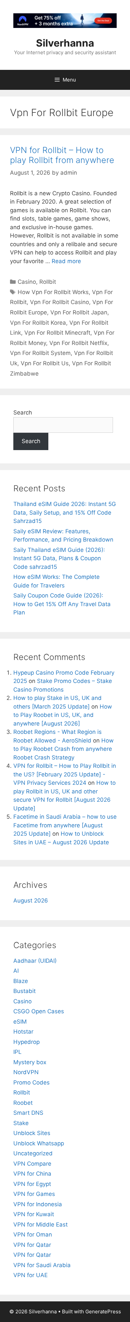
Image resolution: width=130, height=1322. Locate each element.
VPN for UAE (30, 1275)
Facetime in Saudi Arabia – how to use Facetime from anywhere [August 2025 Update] (65, 825)
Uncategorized (33, 1153)
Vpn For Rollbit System (40, 353)
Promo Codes (31, 1082)
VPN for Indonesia (37, 1204)
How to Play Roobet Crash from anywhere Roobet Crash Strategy (63, 749)
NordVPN (26, 1072)
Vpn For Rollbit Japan (78, 312)
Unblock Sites (31, 1133)
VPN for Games (34, 1194)
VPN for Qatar (32, 1244)
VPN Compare (32, 1163)
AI (16, 970)
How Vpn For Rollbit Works (53, 292)
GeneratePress (103, 1311)
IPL (17, 1052)
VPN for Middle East (40, 1224)
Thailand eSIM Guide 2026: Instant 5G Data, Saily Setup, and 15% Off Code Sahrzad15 (64, 512)
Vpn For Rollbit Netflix (78, 343)
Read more (66, 261)
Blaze (20, 981)
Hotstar (23, 1031)
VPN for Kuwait (33, 1214)
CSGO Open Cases (38, 1011)
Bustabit (24, 991)
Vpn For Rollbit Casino (59, 302)
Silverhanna (65, 43)
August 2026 (30, 900)
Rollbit (47, 281)
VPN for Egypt (32, 1184)
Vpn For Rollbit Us (45, 363)
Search (22, 412)
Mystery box (29, 1062)
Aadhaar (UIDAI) (35, 960)
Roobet (23, 1102)
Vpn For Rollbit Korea (38, 322)
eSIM (20, 1021)
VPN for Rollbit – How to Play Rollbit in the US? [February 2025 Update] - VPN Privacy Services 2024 (64, 774)
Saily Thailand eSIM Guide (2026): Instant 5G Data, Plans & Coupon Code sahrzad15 (59, 558)
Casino (27, 281)
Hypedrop (26, 1042)
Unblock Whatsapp (38, 1143)
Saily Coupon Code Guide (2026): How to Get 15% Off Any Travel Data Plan (62, 604)
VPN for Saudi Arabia (42, 1265)
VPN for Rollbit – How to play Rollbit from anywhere (62, 155)
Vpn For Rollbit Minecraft (57, 332)
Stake (21, 1123)
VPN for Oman (32, 1234)
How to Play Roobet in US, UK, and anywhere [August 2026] (62, 715)
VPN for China (32, 1173)
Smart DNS (28, 1112)
